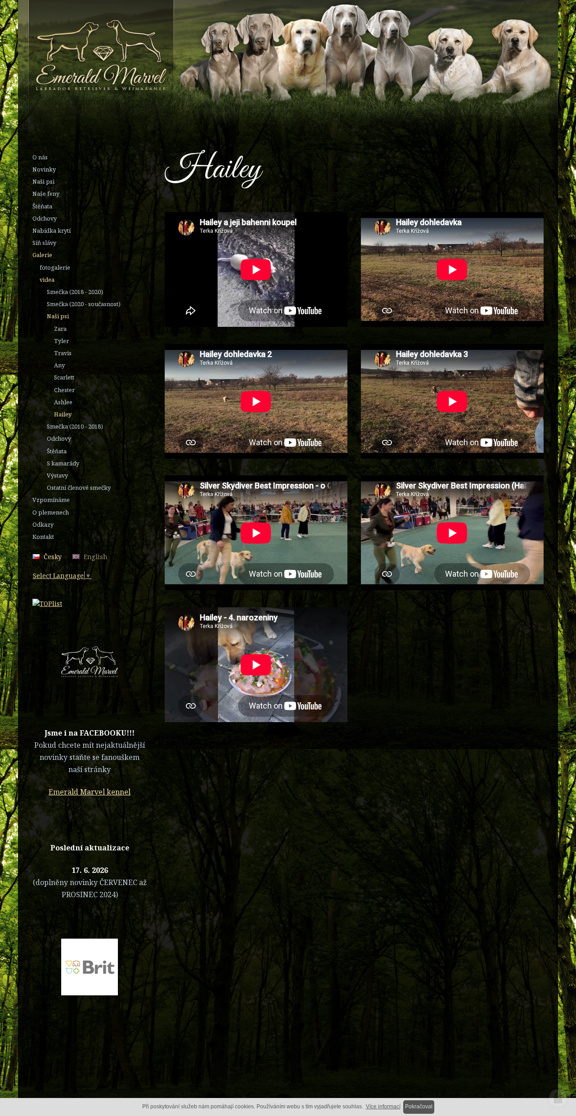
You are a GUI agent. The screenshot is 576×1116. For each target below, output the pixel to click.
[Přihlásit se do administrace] (558, 1098)
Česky (53, 556)
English (96, 556)
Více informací (383, 1106)
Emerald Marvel (258, 56)
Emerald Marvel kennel (89, 792)
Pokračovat (418, 1106)
